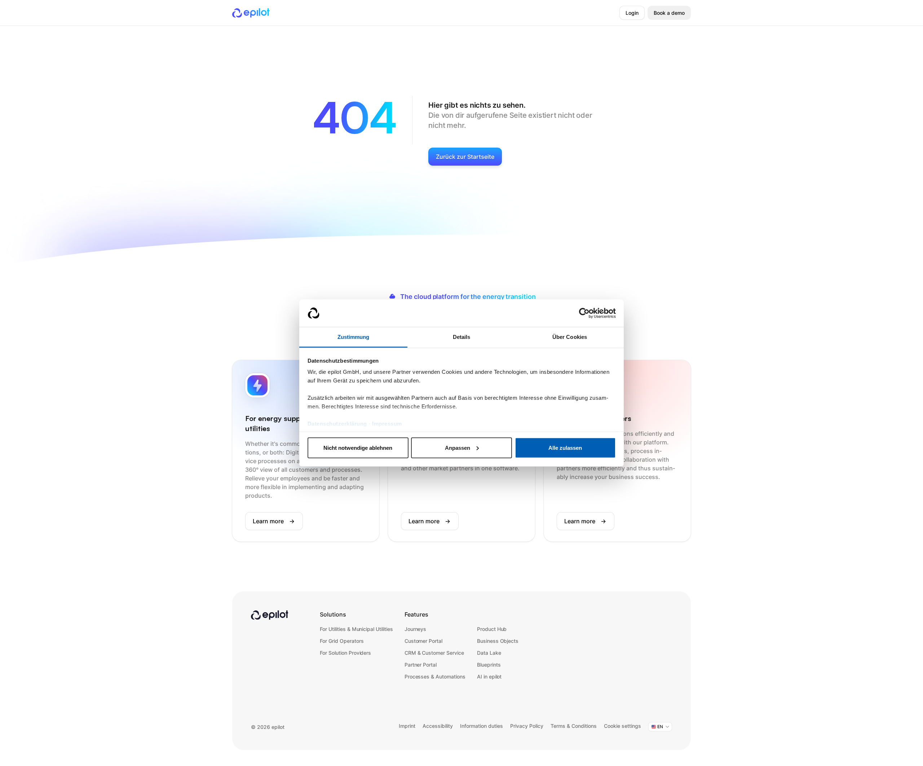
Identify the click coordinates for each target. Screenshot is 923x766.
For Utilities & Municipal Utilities (356, 629)
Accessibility (438, 726)
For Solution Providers (345, 653)
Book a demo (669, 13)
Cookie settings (622, 726)
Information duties (481, 726)
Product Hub (492, 629)
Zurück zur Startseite (465, 156)
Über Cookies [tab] (569, 337)
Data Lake (489, 653)
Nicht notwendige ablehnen (357, 447)
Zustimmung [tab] (353, 337)
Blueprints (489, 665)
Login (632, 13)
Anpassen (457, 447)
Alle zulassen (565, 447)
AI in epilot (489, 676)
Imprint (407, 726)
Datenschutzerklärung (337, 424)
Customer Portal (423, 641)
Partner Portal (421, 665)
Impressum (387, 424)
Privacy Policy (526, 726)
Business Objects (497, 641)
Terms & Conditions (574, 726)
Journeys (416, 629)
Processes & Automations (435, 676)
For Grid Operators (341, 641)
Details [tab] (462, 337)
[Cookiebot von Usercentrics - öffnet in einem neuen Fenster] (584, 313)
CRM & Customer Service (434, 653)
